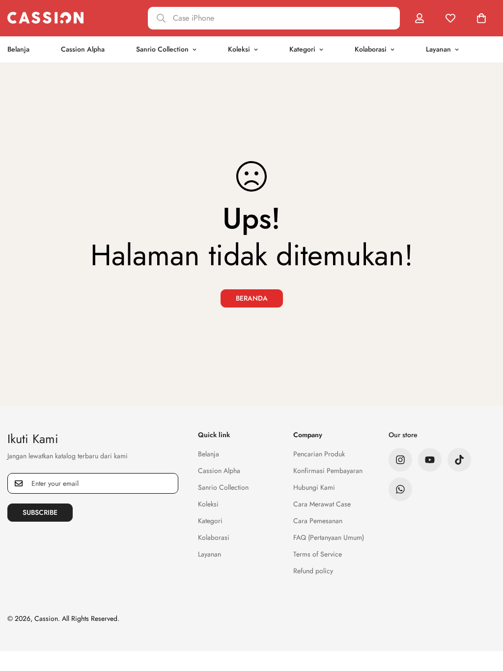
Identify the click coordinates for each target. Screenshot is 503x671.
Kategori (302, 49)
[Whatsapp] (400, 489)
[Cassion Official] (45, 18)
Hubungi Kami (314, 487)
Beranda (252, 298)
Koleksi (239, 49)
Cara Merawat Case (322, 504)
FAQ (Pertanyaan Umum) (328, 537)
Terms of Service (317, 554)
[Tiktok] (459, 460)
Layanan (438, 49)
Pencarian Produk (319, 454)
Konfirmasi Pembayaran (328, 470)
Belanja (208, 454)
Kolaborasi (371, 49)
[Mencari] (274, 18)
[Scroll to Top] (484, 617)
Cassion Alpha (83, 49)
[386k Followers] (400, 460)
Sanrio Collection (162, 49)
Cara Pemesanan (317, 521)
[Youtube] (430, 460)
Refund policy (313, 571)
